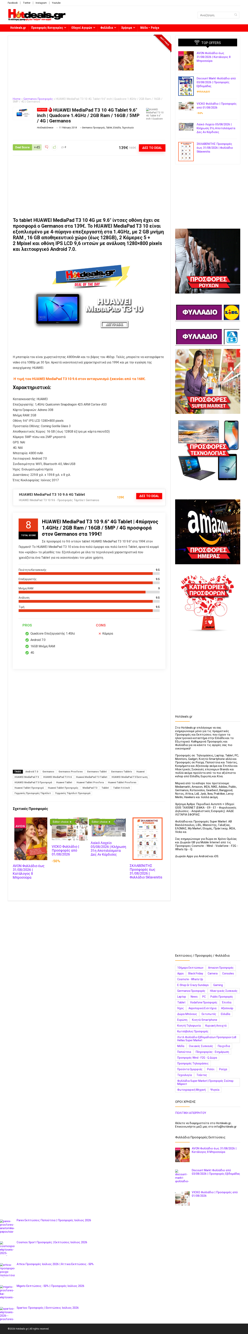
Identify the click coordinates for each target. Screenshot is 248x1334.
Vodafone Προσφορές (203, 1002)
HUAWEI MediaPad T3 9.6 (57, 777)
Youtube (56, 3)
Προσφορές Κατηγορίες (47, 28)
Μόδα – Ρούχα (149, 28)
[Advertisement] (89, 69)
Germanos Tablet (97, 771)
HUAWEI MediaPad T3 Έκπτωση (129, 777)
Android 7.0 (31, 771)
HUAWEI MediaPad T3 (27, 777)
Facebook (13, 3)
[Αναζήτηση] (235, 15)
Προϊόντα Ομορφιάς (189, 1069)
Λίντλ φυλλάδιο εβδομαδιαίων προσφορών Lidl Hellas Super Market (206, 1039)
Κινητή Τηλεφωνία (189, 1025)
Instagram (41, 3)
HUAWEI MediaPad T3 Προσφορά (33, 782)
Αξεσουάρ (227, 1008)
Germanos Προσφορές (38, 99)
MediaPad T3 (90, 788)
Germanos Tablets (121, 771)
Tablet (109, 127)
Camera (213, 973)
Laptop (181, 996)
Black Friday (195, 973)
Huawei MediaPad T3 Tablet (91, 777)
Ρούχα (223, 1069)
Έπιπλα (226, 1002)
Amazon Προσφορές (221, 967)
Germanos (48, 771)
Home (17, 99)
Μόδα (180, 1046)
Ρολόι (210, 1069)
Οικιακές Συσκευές (201, 1046)
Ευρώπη (182, 1019)
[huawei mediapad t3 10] (89, 303)
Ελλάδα (117, 127)
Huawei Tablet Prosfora (90, 782)
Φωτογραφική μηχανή (191, 1089)
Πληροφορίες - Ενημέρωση (212, 1051)
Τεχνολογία (128, 127)
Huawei (140, 771)
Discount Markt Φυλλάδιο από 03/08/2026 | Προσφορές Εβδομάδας (216, 82)
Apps (180, 973)
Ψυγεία (214, 1089)
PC (204, 996)
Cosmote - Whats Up (190, 979)
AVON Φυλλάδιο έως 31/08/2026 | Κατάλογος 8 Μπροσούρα (29, 871)
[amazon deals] (207, 531)
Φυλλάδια (106, 28)
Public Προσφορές (221, 996)
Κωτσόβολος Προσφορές (192, 1031)
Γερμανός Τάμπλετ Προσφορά (72, 793)
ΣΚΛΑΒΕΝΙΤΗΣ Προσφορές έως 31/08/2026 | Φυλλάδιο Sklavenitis (146, 871)
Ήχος (180, 1008)
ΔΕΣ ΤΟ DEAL (152, 148)
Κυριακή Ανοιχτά (215, 1025)
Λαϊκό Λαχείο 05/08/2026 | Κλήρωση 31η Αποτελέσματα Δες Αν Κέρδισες (108, 848)
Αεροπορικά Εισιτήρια (202, 1008)
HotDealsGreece (45, 127)
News (194, 996)
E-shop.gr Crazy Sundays (193, 985)
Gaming (218, 985)
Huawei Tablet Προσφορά (29, 788)
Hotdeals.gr (18, 28)
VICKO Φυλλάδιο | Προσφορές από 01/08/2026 (65, 850)
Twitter (26, 3)
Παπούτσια (184, 1051)
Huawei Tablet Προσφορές (63, 788)
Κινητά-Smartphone (204, 1019)
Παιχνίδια (224, 1046)
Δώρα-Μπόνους (187, 1014)
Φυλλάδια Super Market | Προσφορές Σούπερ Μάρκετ (205, 1082)
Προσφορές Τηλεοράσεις (193, 1063)
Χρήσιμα (126, 28)
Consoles (228, 973)
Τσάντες (201, 1075)
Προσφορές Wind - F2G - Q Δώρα (197, 1057)
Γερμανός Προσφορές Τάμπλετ (33, 793)
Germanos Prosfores (71, 771)
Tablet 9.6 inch (121, 788)
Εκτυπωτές (209, 1014)
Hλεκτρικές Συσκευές (224, 990)
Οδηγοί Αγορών (81, 28)
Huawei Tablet (64, 782)
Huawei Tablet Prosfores (122, 782)
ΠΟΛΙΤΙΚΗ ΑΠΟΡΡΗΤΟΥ (190, 1113)
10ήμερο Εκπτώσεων (190, 967)
